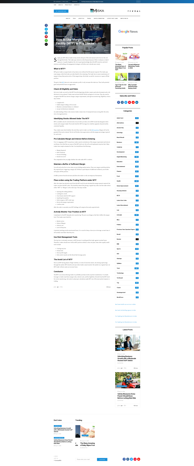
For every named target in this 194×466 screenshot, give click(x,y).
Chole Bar (121, 363)
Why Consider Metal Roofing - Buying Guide (133, 86)
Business (59, 26)
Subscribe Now (62, 11)
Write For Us (124, 18)
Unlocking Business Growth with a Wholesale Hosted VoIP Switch (127, 358)
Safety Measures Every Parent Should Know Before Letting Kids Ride (127, 396)
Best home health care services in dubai (125, 304)
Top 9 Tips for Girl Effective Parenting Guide (91, 1)
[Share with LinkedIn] (46, 32)
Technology (120, 348)
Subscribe (102, 459)
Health (68, 18)
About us (60, 4)
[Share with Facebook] (46, 25)
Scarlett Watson (61, 46)
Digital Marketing (99, 18)
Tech (74, 18)
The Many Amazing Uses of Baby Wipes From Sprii (120, 67)
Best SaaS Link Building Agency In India (125, 310)
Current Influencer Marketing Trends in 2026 (134, 66)
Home (55, 4)
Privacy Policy (68, 4)
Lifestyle (81, 18)
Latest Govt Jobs (112, 18)
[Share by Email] (46, 44)
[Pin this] (46, 36)
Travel (89, 18)
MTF (63, 82)
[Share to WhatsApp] (46, 40)
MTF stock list (95, 130)
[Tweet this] (46, 29)
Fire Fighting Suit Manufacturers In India (126, 316)
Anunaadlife (58, 460)
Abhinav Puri (79, 447)
